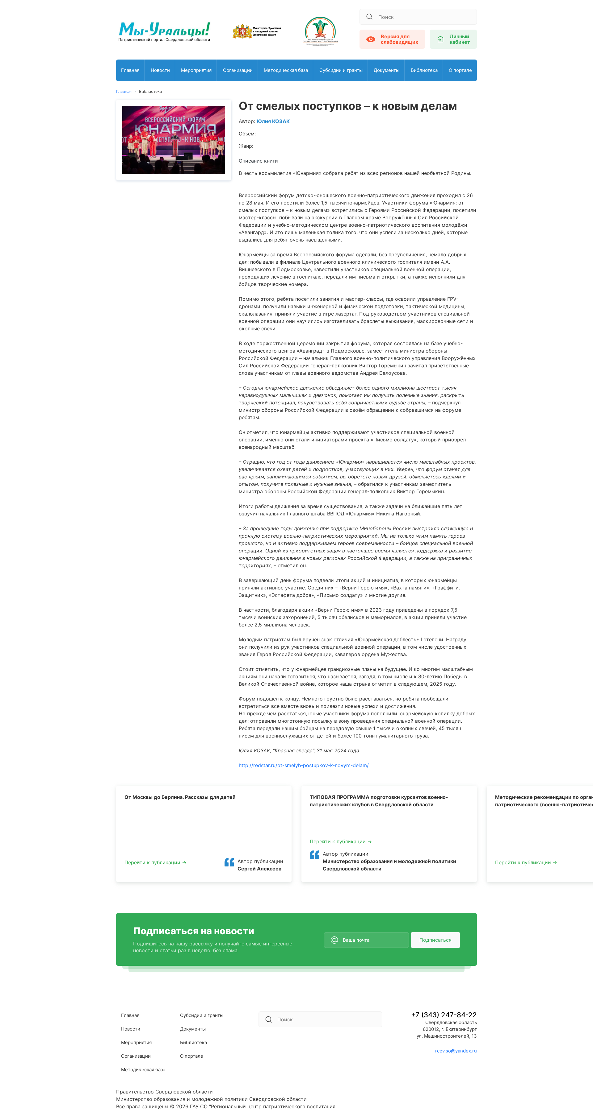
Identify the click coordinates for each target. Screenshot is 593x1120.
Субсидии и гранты (341, 70)
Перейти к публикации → (155, 862)
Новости (160, 70)
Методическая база (286, 70)
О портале (460, 70)
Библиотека (424, 70)
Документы (386, 70)
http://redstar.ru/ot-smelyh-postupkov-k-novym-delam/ (304, 765)
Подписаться (435, 940)
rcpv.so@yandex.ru (456, 1051)
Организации (238, 70)
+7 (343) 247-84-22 (444, 1015)
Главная (130, 70)
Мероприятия (196, 70)
